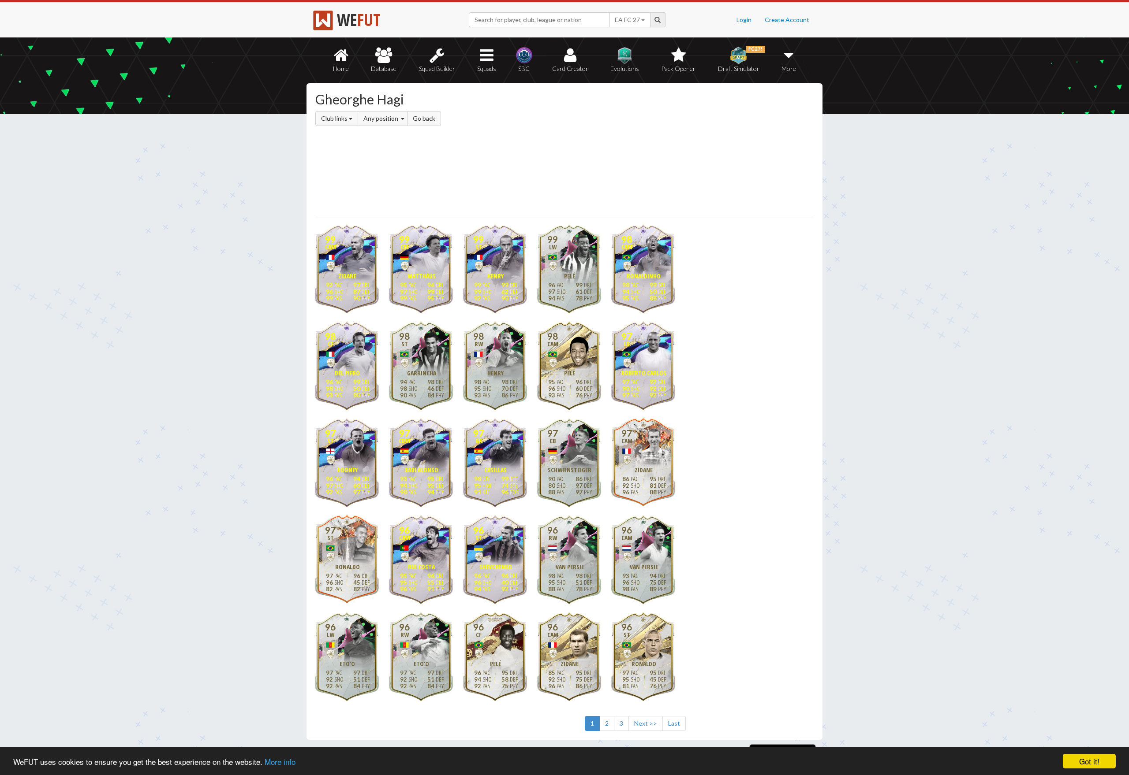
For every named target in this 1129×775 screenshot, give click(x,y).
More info (280, 761)
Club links (335, 118)
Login (743, 19)
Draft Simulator (740, 59)
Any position (381, 118)
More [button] (788, 68)
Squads (486, 68)
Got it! (1089, 761)
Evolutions (624, 68)
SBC (524, 68)
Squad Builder (437, 68)
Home (341, 68)
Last (674, 723)
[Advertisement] (650, 152)
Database (383, 68)
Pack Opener (678, 68)
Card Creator (570, 68)
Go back (424, 118)
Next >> (645, 723)
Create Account (787, 19)
